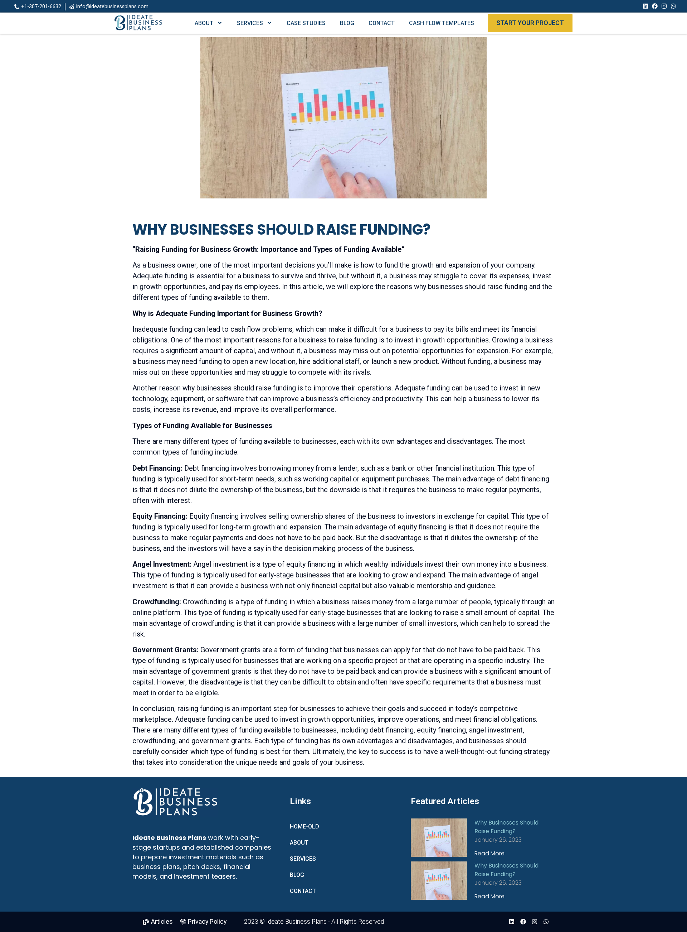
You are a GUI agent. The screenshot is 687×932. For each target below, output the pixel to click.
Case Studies (306, 23)
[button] (38, 7)
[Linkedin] (645, 6)
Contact (382, 23)
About (204, 23)
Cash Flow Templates (441, 23)
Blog (347, 23)
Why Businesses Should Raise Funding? (506, 826)
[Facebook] (655, 6)
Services (250, 23)
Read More (489, 853)
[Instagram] (664, 6)
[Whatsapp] (673, 6)
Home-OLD (304, 826)
